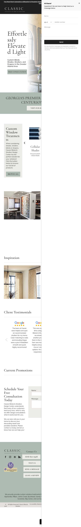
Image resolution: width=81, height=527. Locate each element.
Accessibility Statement (36, 504)
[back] (24, 143)
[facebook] (5, 457)
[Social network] (19, 457)
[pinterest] (14, 457)
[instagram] (10, 457)
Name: (33, 390)
